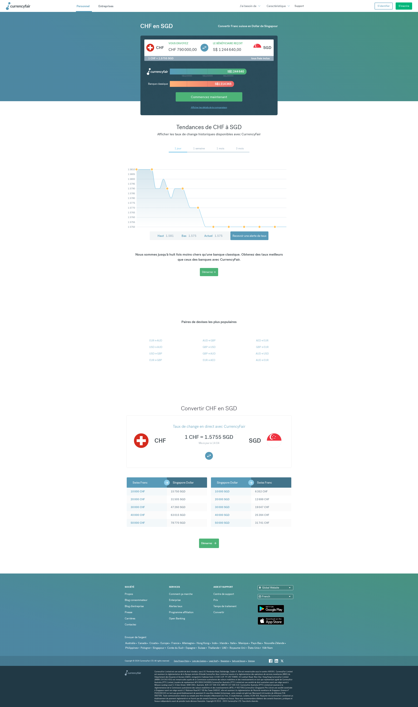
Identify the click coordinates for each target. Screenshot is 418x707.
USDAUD (155, 347)
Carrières (130, 618)
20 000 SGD (222, 499)
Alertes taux (175, 606)
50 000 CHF (138, 523)
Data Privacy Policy (181, 661)
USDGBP (155, 353)
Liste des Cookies (199, 661)
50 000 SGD (222, 523)
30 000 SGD (222, 507)
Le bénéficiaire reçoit (228, 43)
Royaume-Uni (237, 648)
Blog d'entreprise (134, 606)
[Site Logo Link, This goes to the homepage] (40, 6)
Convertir (218, 612)
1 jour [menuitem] (178, 148)
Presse (128, 612)
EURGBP (155, 360)
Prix (215, 600)
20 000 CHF (138, 499)
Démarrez (209, 272)
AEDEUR (262, 340)
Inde (214, 643)
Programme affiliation (181, 612)
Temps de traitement (224, 606)
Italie (233, 643)
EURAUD (155, 340)
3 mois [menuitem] (240, 148)
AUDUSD (262, 353)
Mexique (243, 643)
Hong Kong (203, 643)
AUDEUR (262, 360)
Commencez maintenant (209, 97)
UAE (224, 648)
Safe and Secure (238, 661)
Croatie (153, 643)
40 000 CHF (138, 515)
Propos (129, 594)
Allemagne (188, 643)
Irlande (223, 643)
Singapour (158, 648)
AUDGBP (209, 340)
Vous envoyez (178, 43)
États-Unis (253, 648)
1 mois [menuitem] (220, 148)
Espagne (190, 648)
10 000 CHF (138, 491)
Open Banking (177, 618)
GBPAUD (209, 353)
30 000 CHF (138, 507)
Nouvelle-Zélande (274, 643)
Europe (165, 643)
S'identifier (384, 6)
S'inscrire (404, 6)
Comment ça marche (181, 594)
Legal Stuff (213, 661)
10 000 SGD (222, 491)
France (175, 643)
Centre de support (223, 594)
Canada (142, 643)
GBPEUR (262, 347)
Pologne (145, 648)
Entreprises (105, 6)
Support (299, 6)
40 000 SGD (222, 515)
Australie (130, 643)
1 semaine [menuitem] (199, 148)
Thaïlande (213, 648)
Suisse (201, 648)
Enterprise (175, 600)
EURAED (209, 360)
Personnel (83, 6)
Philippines (131, 648)
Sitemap (251, 661)
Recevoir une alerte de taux (249, 236)
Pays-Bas (256, 643)
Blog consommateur (136, 600)
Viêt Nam (267, 648)
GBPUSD (209, 347)
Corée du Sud (175, 648)
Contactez (130, 624)
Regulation (225, 661)
